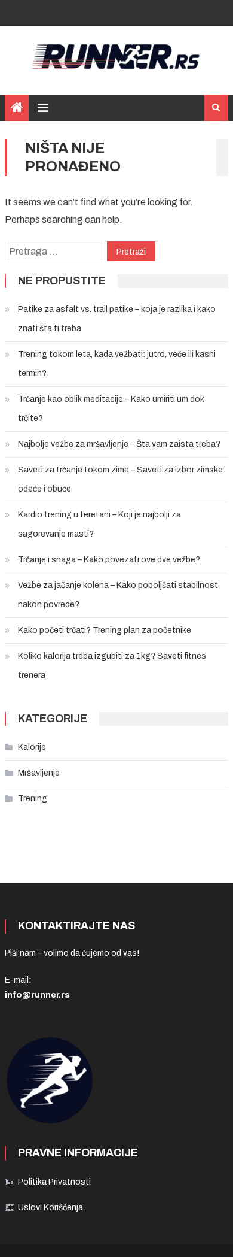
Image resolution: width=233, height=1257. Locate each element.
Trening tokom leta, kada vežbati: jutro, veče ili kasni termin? (117, 364)
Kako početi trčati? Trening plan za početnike (104, 630)
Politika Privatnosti (54, 1181)
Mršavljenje (39, 772)
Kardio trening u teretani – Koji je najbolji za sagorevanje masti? (99, 524)
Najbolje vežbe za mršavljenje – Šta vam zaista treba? (119, 444)
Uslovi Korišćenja (50, 1207)
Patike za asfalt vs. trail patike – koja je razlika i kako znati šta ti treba (117, 319)
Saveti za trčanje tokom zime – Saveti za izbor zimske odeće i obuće (120, 479)
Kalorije (32, 747)
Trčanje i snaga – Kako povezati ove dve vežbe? (109, 559)
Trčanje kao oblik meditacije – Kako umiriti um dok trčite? (111, 409)
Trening (32, 798)
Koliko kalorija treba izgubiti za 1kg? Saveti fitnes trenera (112, 666)
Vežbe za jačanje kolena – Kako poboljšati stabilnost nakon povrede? (118, 595)
